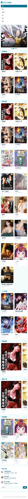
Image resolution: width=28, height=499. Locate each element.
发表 (25, 487)
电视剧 (3, 12)
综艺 (3, 15)
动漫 (3, 18)
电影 (3, 9)
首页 (3, 6)
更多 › (25, 51)
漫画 (3, 21)
